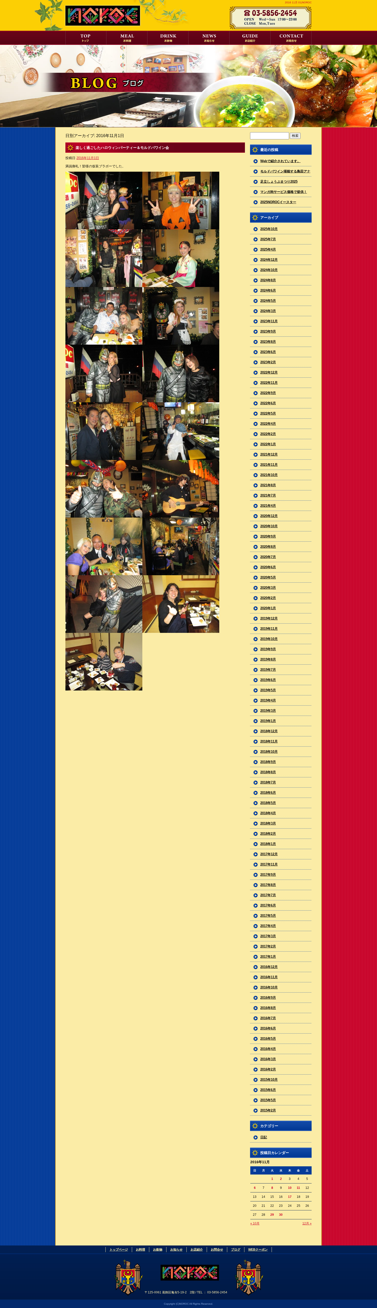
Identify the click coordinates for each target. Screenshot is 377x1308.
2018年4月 (268, 813)
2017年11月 (269, 864)
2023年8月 (268, 342)
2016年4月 (268, 1049)
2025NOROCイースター (278, 202)
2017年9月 (268, 875)
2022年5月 (268, 413)
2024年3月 (268, 311)
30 (281, 1215)
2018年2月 (268, 834)
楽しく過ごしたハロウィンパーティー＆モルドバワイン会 (122, 148)
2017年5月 (268, 916)
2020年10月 (269, 526)
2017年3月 (268, 936)
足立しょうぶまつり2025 (278, 181)
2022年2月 (268, 434)
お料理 (126, 38)
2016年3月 (268, 1059)
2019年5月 (268, 690)
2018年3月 (268, 823)
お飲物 (167, 38)
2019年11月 (269, 629)
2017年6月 (268, 905)
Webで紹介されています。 (280, 161)
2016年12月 (269, 967)
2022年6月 (268, 403)
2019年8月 (268, 659)
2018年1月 (268, 844)
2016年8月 (268, 1008)
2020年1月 (268, 608)
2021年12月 (269, 454)
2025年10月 (269, 229)
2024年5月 (268, 301)
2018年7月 (268, 782)
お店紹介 (250, 38)
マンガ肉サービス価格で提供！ (283, 192)
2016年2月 (268, 1069)
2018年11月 (269, 741)
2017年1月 (268, 957)
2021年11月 (269, 465)
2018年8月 (268, 772)
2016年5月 (268, 1039)
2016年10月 (269, 987)
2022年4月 (268, 424)
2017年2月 (268, 946)
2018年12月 (269, 731)
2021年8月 (268, 485)
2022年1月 (268, 444)
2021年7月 (268, 495)
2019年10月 (269, 639)
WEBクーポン (258, 1249)
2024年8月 (268, 280)
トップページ (85, 38)
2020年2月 (268, 598)
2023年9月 (268, 331)
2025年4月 (268, 249)
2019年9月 (268, 649)
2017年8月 (268, 885)
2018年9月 (268, 762)
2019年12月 (269, 618)
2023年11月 (269, 321)
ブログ (235, 1249)
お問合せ (291, 38)
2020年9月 (268, 536)
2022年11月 (269, 383)
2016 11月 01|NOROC (298, 2)
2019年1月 (268, 721)
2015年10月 (269, 1080)
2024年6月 (268, 290)
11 (298, 1188)
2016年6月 (268, 1028)
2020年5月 (268, 577)
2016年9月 (268, 998)
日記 (263, 1137)
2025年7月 (268, 239)
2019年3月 (268, 711)
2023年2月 (268, 362)
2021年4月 (268, 506)
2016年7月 (268, 1018)
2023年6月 (268, 352)
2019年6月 (268, 680)
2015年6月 (268, 1090)
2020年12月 (269, 516)
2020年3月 (268, 588)
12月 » (307, 1223)
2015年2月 (268, 1110)
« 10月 (255, 1223)
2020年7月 (268, 557)
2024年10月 (269, 270)
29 (272, 1215)
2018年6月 (268, 793)
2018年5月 (268, 803)
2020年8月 (268, 547)
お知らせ (209, 38)
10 (290, 1188)
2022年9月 (268, 393)
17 (290, 1197)
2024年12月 (269, 260)
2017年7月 (268, 895)
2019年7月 (268, 670)
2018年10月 (269, 752)
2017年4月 (268, 926)
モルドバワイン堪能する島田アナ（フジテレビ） (285, 173)
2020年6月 (268, 567)
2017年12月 (269, 854)
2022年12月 (269, 372)
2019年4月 (268, 700)
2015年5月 (268, 1100)
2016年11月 (269, 977)
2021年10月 (269, 475)
